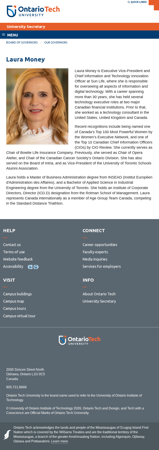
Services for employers (102, 266)
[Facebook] (61, 356)
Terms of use (14, 252)
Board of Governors (22, 42)
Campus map (13, 301)
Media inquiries (95, 259)
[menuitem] (25, 43)
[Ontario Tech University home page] (33, 11)
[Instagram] (79, 356)
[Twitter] (70, 356)
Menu (12, 35)
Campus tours (14, 308)
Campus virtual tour (19, 316)
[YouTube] (98, 356)
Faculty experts (95, 252)
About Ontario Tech (99, 294)
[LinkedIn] (89, 356)
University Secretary (26, 26)
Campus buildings (17, 294)
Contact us (12, 244)
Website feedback (18, 259)
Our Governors (55, 42)
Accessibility (13, 266)
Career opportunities (100, 244)
